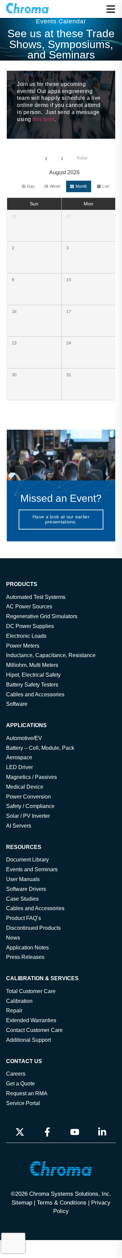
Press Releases (25, 957)
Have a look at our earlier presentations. (61, 519)
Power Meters (22, 646)
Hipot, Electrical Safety (33, 675)
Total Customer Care (31, 991)
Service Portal (23, 1103)
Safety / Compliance (30, 806)
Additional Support (28, 1040)
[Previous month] (46, 158)
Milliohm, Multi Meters (32, 665)
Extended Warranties (31, 1020)
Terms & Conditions (61, 1202)
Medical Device (24, 787)
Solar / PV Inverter (28, 816)
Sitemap (22, 1202)
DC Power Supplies (30, 626)
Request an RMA (26, 1093)
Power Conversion (28, 796)
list (105, 186)
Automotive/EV (24, 738)
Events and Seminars (32, 869)
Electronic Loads (26, 636)
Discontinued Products (33, 928)
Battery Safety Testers (32, 684)
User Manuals (23, 879)
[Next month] (62, 158)
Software (16, 704)
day (31, 186)
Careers (15, 1074)
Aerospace (19, 757)
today (81, 158)
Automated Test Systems (35, 597)
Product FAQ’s (23, 918)
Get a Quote (20, 1083)
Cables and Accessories (35, 694)
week (55, 186)
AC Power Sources (29, 606)
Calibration (19, 1001)
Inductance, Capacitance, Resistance (51, 655)
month (81, 186)
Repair (14, 1010)
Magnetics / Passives (31, 777)
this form (44, 119)
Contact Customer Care (34, 1030)
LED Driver (19, 767)
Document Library (27, 859)
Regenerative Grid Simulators (41, 616)
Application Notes (27, 947)
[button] (111, 9)
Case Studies (22, 899)
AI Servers (18, 826)
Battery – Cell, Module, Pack (40, 748)
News (13, 938)
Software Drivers (26, 889)
